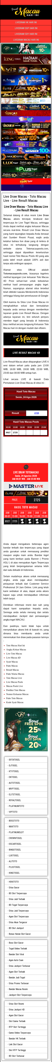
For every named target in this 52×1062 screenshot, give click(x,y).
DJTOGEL (13, 765)
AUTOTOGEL (14, 783)
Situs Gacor (14, 887)
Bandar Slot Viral (16, 954)
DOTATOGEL (14, 759)
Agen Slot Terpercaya (19, 916)
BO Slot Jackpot (16, 928)
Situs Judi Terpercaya (19, 910)
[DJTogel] (26, 729)
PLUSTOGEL (14, 867)
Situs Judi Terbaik (17, 899)
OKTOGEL (13, 777)
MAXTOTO (13, 826)
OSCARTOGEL (15, 844)
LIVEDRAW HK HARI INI (26, 22)
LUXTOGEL (14, 855)
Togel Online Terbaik (18, 948)
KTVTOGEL (14, 771)
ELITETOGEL (14, 794)
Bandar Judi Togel (17, 977)
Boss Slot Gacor (16, 942)
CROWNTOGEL (15, 838)
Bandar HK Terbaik (17, 1038)
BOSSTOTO (14, 820)
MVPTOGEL (14, 788)
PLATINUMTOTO (16, 806)
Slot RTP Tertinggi (17, 1050)
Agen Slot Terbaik (17, 971)
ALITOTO (13, 861)
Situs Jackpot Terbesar (19, 966)
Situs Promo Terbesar (19, 983)
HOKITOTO (14, 881)
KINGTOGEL (14, 873)
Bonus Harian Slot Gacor (20, 934)
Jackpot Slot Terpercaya (20, 995)
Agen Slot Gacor (16, 1015)
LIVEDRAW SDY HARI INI (26, 34)
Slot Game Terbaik (17, 1021)
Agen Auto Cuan (16, 960)
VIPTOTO (13, 812)
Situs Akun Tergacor (18, 922)
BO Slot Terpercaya (18, 893)
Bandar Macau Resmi (18, 989)
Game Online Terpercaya (20, 1032)
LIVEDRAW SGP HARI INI (26, 28)
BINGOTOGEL (15, 849)
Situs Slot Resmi (16, 1003)
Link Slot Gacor (16, 1044)
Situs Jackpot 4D (17, 1009)
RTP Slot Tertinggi (17, 1027)
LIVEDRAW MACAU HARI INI (26, 39)
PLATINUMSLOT (16, 832)
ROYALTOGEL (15, 800)
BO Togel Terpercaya (18, 905)
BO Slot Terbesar (16, 1056)
